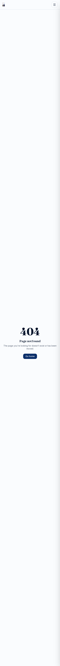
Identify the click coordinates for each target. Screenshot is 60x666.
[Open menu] (54, 4)
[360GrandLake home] (3, 4)
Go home (30, 356)
